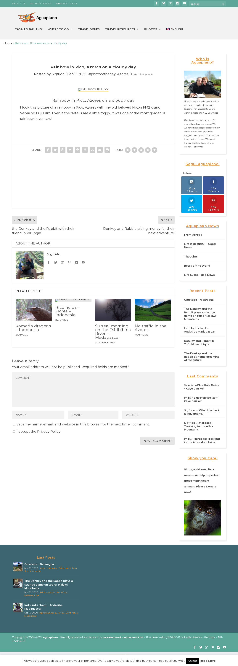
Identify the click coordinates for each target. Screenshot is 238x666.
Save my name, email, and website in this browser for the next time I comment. (83, 424)
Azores (122, 74)
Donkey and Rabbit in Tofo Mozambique (199, 342)
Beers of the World (197, 265)
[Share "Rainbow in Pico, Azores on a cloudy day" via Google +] (62, 150)
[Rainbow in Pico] (93, 89)
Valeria (188, 385)
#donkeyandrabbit (50, 592)
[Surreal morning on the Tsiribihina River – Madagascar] (113, 310)
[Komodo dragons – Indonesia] (34, 310)
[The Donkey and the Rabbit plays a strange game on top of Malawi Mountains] (17, 583)
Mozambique (31, 595)
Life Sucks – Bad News (199, 274)
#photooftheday (101, 74)
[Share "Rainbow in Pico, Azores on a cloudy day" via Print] (107, 150)
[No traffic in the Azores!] (153, 310)
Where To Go (58, 29)
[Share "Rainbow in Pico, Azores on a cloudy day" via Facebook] (48, 150)
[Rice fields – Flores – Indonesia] (73, 300)
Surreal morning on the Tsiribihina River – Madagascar (113, 332)
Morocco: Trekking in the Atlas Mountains (198, 426)
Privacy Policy (41, 3)
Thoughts (191, 256)
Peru (74, 568)
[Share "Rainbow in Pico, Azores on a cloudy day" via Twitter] (55, 150)
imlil (187, 397)
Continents (64, 568)
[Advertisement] (93, 182)
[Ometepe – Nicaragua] (17, 566)
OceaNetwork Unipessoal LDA (123, 637)
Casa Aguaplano (28, 29)
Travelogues (89, 29)
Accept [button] (192, 660)
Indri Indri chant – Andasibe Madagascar (199, 330)
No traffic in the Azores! (151, 328)
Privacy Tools (66, 3)
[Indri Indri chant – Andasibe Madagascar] (17, 607)
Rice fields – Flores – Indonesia (67, 311)
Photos (150, 29)
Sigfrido (58, 74)
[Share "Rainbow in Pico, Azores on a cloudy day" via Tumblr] (70, 150)
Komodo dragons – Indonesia (33, 328)
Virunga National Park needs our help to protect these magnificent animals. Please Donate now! (202, 481)
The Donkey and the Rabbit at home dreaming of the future (202, 357)
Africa (64, 592)
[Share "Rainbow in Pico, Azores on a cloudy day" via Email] (100, 150)
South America (32, 571)
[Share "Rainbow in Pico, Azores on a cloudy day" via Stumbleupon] (92, 150)
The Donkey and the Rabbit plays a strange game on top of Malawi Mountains (200, 314)
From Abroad (193, 234)
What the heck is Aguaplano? (202, 412)
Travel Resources (120, 29)
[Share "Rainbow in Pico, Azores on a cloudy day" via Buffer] (85, 150)
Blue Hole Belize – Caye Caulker (201, 387)
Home (8, 43)
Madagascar (30, 615)
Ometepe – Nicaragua (199, 299)
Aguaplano (50, 637)
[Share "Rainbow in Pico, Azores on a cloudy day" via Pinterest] (77, 150)
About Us (18, 3)
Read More (208, 660)
